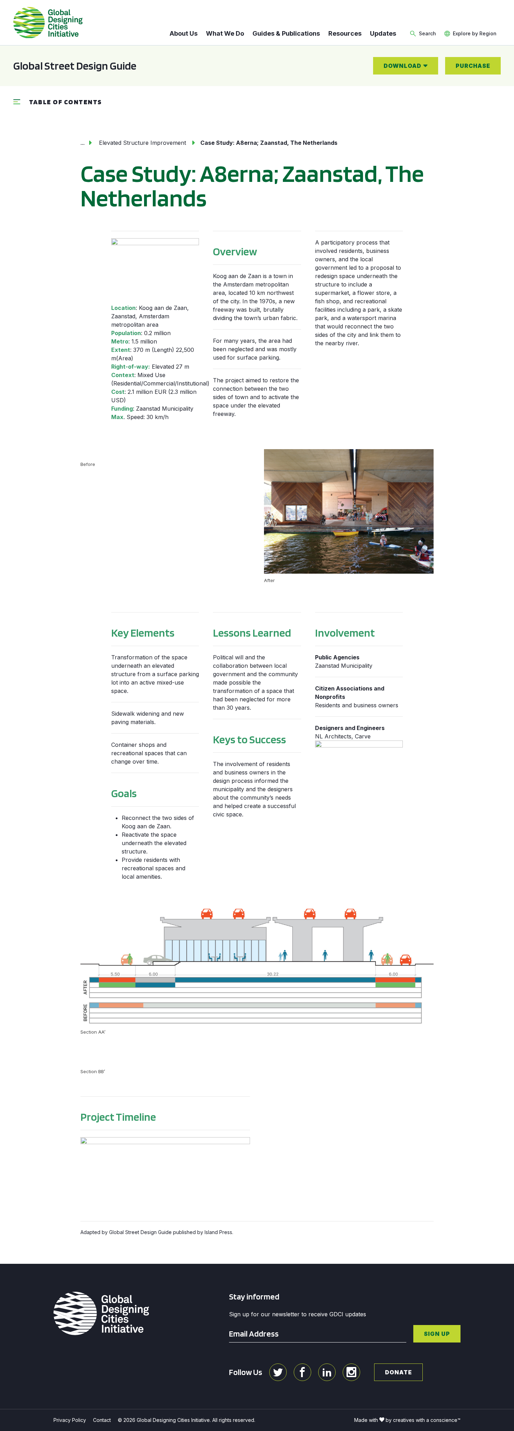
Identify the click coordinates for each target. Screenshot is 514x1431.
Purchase (473, 65)
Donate (398, 1372)
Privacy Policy (69, 1420)
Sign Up (437, 1333)
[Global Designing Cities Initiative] (48, 22)
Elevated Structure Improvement (142, 142)
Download (402, 65)
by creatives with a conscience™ (423, 1420)
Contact (102, 1420)
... (82, 142)
